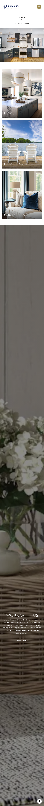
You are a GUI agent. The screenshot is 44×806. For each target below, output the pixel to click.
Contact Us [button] (22, 641)
